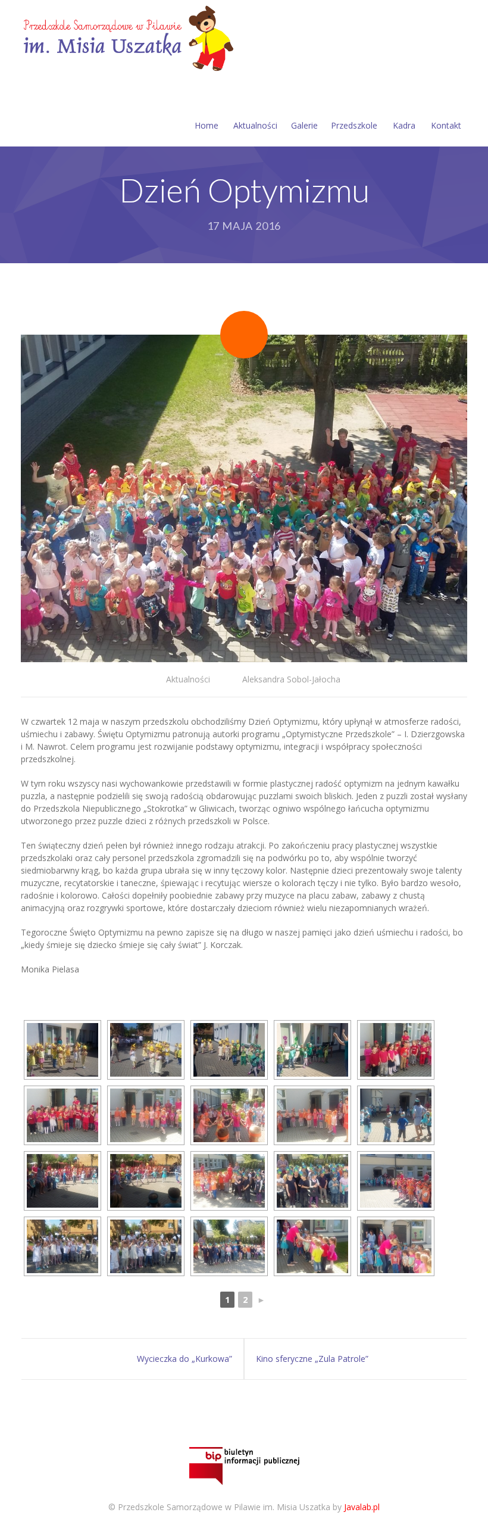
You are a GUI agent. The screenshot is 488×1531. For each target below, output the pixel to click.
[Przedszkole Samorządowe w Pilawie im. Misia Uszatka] (127, 36)
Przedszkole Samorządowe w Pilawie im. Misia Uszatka (224, 1507)
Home (206, 125)
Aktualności (255, 125)
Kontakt (446, 125)
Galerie (304, 125)
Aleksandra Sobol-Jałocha (291, 679)
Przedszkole (354, 125)
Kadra (404, 125)
